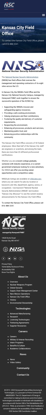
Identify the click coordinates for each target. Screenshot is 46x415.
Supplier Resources (17, 326)
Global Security (15, 288)
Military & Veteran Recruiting (21, 340)
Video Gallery (15, 362)
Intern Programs (16, 342)
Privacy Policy (7, 264)
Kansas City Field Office (19, 297)
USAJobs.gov (35, 179)
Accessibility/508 (8, 270)
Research (13, 317)
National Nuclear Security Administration (21, 77)
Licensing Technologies (19, 320)
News (23, 354)
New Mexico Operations (19, 294)
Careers (23, 331)
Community (23, 368)
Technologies (23, 308)
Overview (13, 282)
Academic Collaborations (20, 348)
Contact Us (23, 374)
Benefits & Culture (17, 346)
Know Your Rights (8, 272)
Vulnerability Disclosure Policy (13, 267)
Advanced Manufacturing (19, 314)
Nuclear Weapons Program (20, 285)
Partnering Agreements (19, 323)
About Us (23, 276)
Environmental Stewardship (20, 303)
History (12, 300)
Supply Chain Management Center (23, 291)
